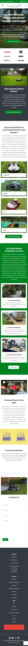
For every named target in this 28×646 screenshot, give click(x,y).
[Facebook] (21, 1)
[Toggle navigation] (26, 6)
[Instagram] (24, 1)
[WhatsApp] (26, 1)
